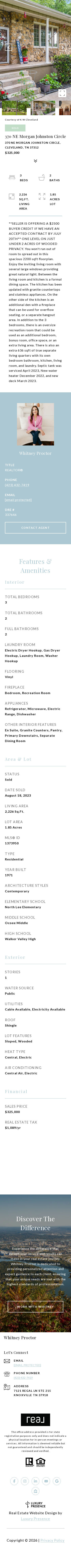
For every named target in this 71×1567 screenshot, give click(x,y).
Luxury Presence (35, 1518)
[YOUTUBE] (46, 1481)
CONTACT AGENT (35, 527)
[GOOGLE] (57, 1481)
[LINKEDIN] (35, 1481)
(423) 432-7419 (17, 485)
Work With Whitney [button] (35, 1306)
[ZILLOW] (35, 1491)
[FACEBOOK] (14, 1481)
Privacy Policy (52, 1540)
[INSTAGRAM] (25, 1481)
